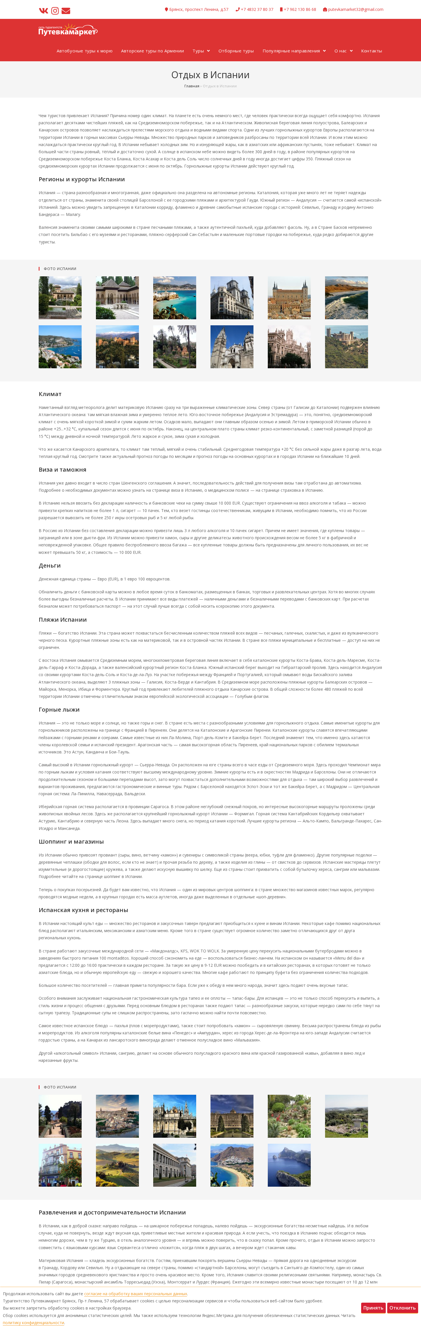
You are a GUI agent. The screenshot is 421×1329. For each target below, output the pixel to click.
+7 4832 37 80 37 (257, 9)
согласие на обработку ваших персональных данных (135, 1293)
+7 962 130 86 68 (300, 9)
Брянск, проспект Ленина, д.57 (198, 9)
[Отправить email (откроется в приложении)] (66, 11)
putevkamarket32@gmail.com (355, 9)
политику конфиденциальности (33, 1322)
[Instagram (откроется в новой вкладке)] (55, 11)
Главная (191, 85)
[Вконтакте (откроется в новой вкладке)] (44, 11)
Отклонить (402, 1308)
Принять (373, 1308)
